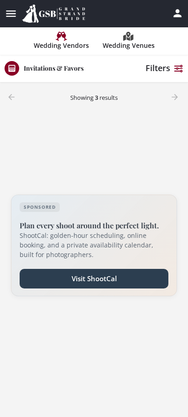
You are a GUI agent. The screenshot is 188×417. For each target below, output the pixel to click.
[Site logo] (54, 14)
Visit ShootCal (94, 278)
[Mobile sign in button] (177, 13)
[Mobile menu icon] (11, 14)
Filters (158, 67)
